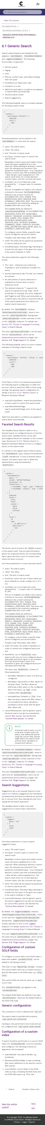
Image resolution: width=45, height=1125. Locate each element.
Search (11, 1089)
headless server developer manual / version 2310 (19, 36)
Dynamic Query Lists (30, 1089)
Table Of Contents (11, 20)
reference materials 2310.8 (15, 31)
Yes (33, 1104)
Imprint (32, 1122)
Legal (24, 1122)
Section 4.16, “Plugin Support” (14, 340)
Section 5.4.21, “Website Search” (23, 393)
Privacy (17, 1122)
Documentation (9, 27)
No (33, 1108)
